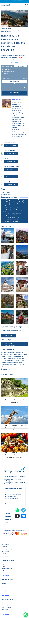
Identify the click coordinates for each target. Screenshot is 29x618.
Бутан (9, 28)
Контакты (7, 519)
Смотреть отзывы (11, 177)
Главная (3, 28)
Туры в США (5, 609)
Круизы (4, 553)
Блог (6, 523)
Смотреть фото (11, 184)
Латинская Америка (7, 568)
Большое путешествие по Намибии (10, 605)
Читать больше (14, 62)
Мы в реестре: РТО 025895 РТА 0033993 (14, 0)
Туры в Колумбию (6, 611)
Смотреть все (5, 556)
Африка (4, 564)
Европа (4, 573)
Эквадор (4, 590)
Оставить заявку (14, 92)
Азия (6, 28)
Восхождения (5, 544)
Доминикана (5, 588)
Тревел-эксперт (11, 169)
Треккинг (4, 546)
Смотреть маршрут (11, 145)
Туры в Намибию (6, 603)
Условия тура (11, 161)
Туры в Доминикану (6, 607)
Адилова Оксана (17, 100)
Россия (3, 566)
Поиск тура (8, 516)
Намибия (4, 583)
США (3, 585)
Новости (7, 510)
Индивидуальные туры (7, 549)
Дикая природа (5, 551)
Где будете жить (11, 153)
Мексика (4, 592)
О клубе (7, 513)
